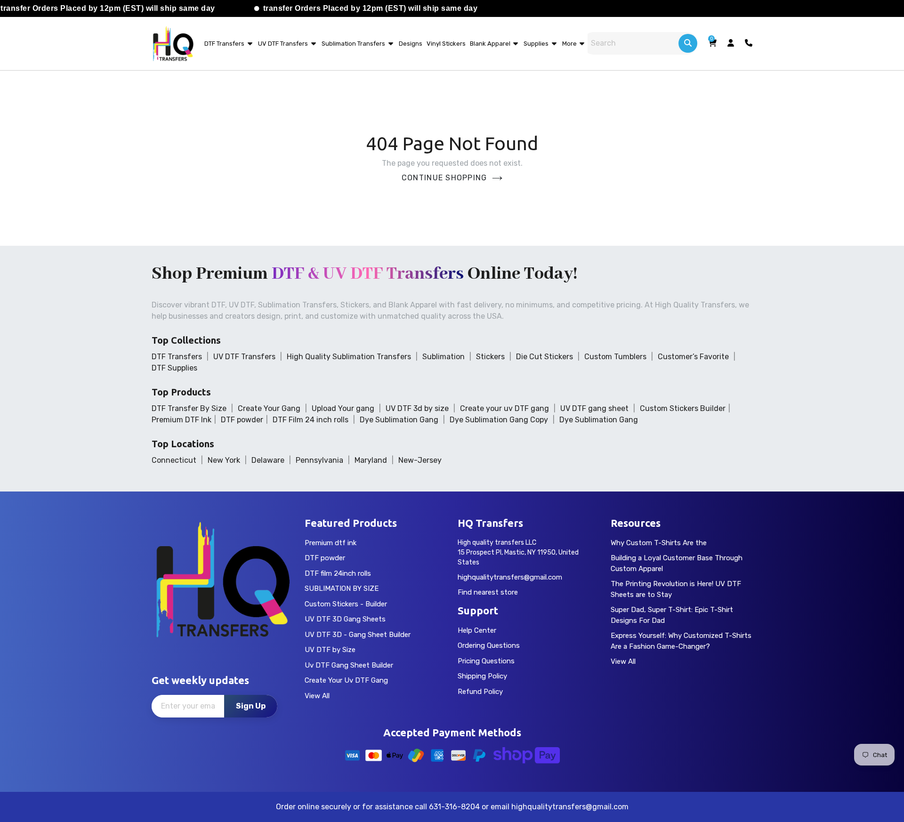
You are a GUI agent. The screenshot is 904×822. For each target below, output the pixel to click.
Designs (410, 43)
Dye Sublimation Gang (399, 419)
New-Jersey (420, 460)
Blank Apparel (491, 43)
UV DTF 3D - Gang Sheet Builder (358, 634)
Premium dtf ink (330, 543)
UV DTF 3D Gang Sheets (345, 619)
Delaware (267, 460)
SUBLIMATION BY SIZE (342, 588)
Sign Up (251, 705)
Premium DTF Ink (181, 419)
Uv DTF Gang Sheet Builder (349, 665)
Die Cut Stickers (544, 356)
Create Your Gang (269, 408)
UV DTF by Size (330, 649)
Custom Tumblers (615, 356)
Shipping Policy (482, 676)
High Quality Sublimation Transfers (349, 356)
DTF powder (242, 419)
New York (224, 460)
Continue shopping (444, 177)
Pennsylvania (319, 460)
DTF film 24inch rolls (338, 573)
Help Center (477, 630)
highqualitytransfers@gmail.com (510, 577)
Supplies (536, 43)
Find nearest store (488, 592)
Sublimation (443, 356)
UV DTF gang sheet (594, 408)
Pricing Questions (486, 661)
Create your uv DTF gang (504, 408)
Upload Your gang (343, 408)
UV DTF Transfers (283, 43)
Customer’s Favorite (693, 356)
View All (317, 696)
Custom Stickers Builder (683, 408)
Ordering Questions (489, 645)
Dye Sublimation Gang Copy (499, 419)
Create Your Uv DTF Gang (346, 680)
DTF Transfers (224, 43)
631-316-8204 (454, 806)
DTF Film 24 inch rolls (310, 419)
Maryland (371, 460)
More (570, 43)
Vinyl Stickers (446, 43)
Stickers (490, 356)
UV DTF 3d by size (417, 408)
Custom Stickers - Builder (346, 604)
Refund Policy (480, 691)
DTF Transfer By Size (189, 408)
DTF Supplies (174, 367)
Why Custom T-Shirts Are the (659, 543)
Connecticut (174, 460)
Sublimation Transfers (353, 43)
